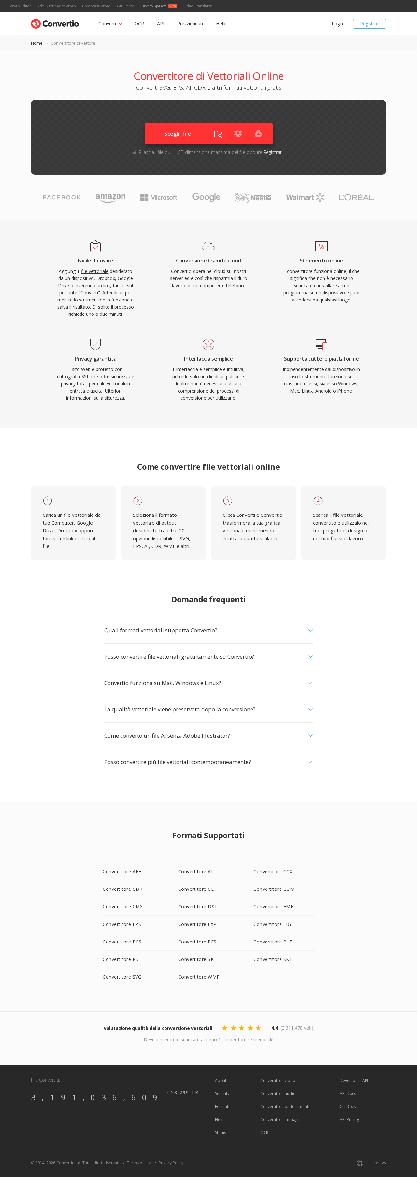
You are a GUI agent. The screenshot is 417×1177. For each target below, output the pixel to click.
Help (220, 23)
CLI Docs (348, 1106)
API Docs (348, 1093)
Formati (222, 1106)
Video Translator (197, 6)
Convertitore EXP (197, 924)
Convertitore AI (195, 871)
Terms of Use (139, 1163)
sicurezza (114, 398)
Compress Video (96, 6)
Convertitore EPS (122, 924)
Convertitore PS (120, 959)
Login (337, 23)
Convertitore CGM (273, 889)
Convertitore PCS (122, 942)
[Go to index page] (55, 22)
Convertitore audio (277, 1093)
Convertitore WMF (199, 977)
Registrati (369, 23)
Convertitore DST (198, 906)
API (160, 23)
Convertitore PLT (272, 942)
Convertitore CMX (123, 906)
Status (220, 1132)
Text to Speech (154, 6)
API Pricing (349, 1119)
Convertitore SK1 (272, 959)
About (220, 1080)
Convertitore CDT (198, 889)
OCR (139, 23)
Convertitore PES (197, 942)
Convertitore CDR (122, 889)
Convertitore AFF (122, 871)
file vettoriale (94, 271)
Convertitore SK (196, 959)
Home (37, 43)
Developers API (354, 1080)
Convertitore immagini (281, 1119)
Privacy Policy (171, 1163)
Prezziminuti (190, 23)
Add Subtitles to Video (56, 6)
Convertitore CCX (272, 871)
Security (222, 1093)
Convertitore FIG (272, 924)
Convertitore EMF (273, 906)
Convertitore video (277, 1080)
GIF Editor (125, 6)
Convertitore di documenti (284, 1106)
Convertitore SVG (122, 977)
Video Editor (20, 6)
